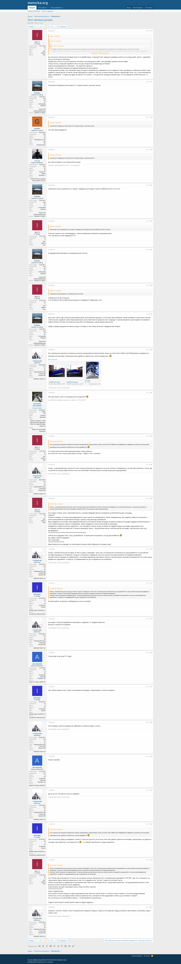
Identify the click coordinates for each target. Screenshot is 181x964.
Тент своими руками (40, 20)
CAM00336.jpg (72, 382)
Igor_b (37, 42)
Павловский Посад (39, 372)
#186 (150, 392)
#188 (150, 465)
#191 (150, 583)
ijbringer (37, 594)
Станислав (37, 361)
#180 (150, 185)
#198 (150, 824)
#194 (150, 687)
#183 (150, 285)
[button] (48, 8)
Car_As (37, 161)
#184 (150, 314)
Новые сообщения (34, 11)
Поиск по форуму (47, 11)
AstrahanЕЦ (37, 664)
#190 (150, 549)
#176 (150, 31)
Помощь (147, 956)
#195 (150, 722)
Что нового (42, 8)
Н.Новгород (41, 104)
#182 (150, 250)
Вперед (63, 26)
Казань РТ (42, 172)
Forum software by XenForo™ (47, 960)
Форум (32, 8)
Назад (31, 26)
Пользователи (56, 8)
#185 (150, 350)
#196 (150, 756)
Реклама (50, 962)
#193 (150, 653)
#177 (150, 82)
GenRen (37, 128)
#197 (150, 790)
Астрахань (42, 605)
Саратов (42, 415)
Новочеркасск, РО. (39, 139)
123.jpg (87, 380)
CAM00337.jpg (54, 382)
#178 (150, 117)
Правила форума (136, 956)
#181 (150, 221)
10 (51, 26)
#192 (150, 619)
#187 (150, 436)
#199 (150, 860)
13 (57, 26)
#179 (150, 149)
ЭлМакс (31, 23)
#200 (150, 907)
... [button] (38, 26)
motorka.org (41, 962)
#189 (150, 498)
